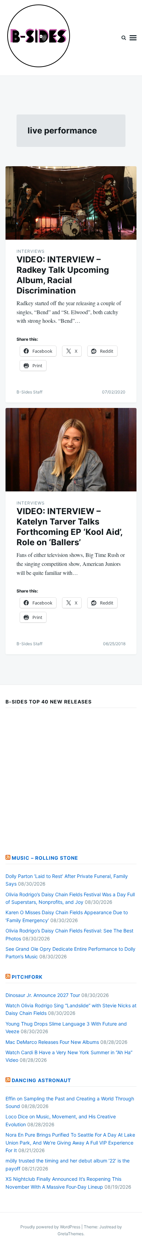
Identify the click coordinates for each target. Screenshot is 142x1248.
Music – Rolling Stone (45, 858)
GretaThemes (70, 1233)
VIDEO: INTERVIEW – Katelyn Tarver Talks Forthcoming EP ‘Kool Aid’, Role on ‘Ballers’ (69, 526)
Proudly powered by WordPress (50, 1226)
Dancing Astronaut (41, 1080)
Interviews (31, 251)
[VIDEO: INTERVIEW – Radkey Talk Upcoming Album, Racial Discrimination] (71, 203)
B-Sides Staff (29, 392)
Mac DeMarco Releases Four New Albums (52, 1042)
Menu (133, 38)
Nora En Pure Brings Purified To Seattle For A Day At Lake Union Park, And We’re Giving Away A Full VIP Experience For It (70, 1142)
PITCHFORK (27, 977)
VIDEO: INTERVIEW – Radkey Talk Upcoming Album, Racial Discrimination (63, 275)
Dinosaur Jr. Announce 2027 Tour (43, 995)
